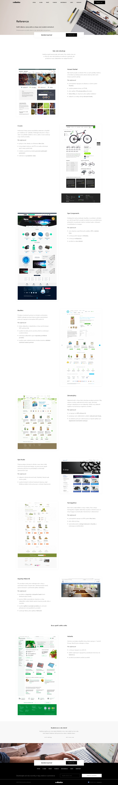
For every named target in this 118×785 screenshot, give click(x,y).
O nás (40, 2)
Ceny (71, 2)
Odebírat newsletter (92, 775)
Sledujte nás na (95, 782)
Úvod (34, 2)
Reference (64, 2)
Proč (47, 2)
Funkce (55, 2)
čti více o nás (70, 737)
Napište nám (99, 2)
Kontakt (79, 2)
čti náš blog (49, 737)
